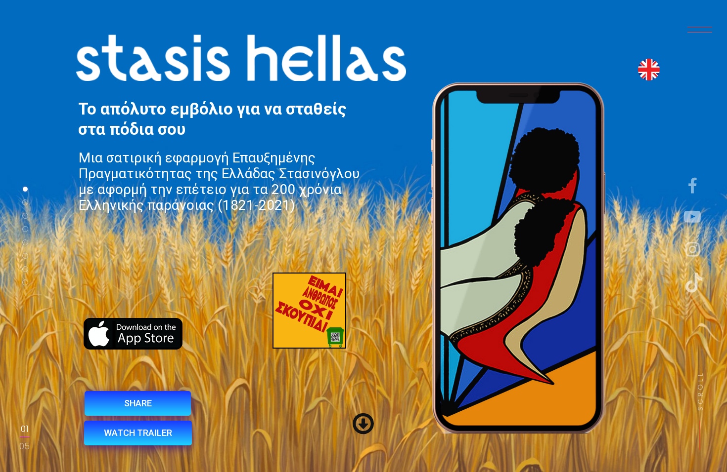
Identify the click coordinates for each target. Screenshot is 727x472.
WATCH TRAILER (138, 433)
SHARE (138, 403)
